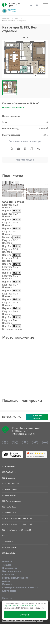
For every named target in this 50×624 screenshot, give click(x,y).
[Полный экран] (17, 182)
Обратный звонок (37, 416)
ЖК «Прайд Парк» (9, 507)
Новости (7, 561)
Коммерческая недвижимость (20, 587)
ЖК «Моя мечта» (9, 495)
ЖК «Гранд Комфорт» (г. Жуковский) (16, 530)
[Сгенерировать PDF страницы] (18, 148)
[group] (25, 59)
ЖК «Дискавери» (9, 478)
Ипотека (7, 584)
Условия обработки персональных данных (22, 621)
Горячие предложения (15, 577)
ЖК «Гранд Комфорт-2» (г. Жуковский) (17, 524)
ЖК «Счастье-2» (8, 536)
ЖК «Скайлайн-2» (9, 472)
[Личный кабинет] (37, 5)
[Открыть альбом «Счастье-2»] (31, 148)
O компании (9, 568)
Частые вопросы (11, 571)
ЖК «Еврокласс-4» (9, 489)
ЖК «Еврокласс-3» (9, 547)
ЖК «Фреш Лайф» (9, 553)
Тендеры (7, 564)
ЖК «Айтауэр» (7, 541)
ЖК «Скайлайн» (8, 466)
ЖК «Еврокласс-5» (9, 512)
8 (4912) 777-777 (15, 5)
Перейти (7, 210)
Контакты (8, 574)
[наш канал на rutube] (25, 442)
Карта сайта (9, 590)
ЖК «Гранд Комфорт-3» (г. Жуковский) (17, 518)
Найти (16, 210)
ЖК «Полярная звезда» (11, 501)
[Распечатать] (25, 148)
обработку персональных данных (20, 605)
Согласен (25, 614)
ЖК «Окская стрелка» (10, 483)
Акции (6, 581)
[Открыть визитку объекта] (11, 148)
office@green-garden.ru (23, 433)
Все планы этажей (12, 329)
